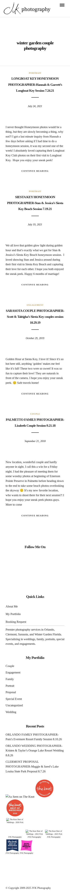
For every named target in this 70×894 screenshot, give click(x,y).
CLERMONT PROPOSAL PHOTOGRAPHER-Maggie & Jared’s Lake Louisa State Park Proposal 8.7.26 (32, 766)
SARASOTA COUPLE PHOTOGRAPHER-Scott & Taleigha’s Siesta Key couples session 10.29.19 (35, 317)
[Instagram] (35, 557)
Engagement (35, 305)
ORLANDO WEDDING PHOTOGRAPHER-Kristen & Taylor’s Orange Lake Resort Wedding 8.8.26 (35, 750)
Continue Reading (35, 171)
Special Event (14, 698)
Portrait (35, 73)
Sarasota (23, 634)
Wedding (11, 712)
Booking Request (16, 621)
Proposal (11, 692)
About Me (12, 606)
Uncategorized (14, 705)
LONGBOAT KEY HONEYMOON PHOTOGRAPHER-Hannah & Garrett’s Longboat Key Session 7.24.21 (35, 84)
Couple (35, 414)
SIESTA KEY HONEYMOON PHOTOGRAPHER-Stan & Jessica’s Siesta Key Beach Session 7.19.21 (35, 203)
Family (10, 679)
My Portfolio (13, 614)
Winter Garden (43, 634)
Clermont (11, 634)
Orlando (49, 629)
